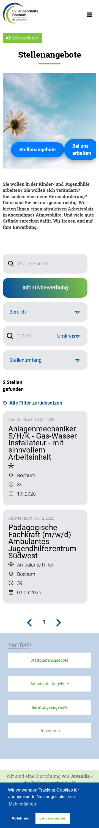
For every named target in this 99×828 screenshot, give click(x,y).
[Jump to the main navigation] (89, 16)
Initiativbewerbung (45, 287)
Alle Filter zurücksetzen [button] (35, 403)
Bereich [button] (17, 312)
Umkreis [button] (66, 336)
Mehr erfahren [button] (22, 804)
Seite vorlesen (24, 38)
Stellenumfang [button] (25, 360)
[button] (30, 622)
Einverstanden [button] (53, 818)
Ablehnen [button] (21, 818)
